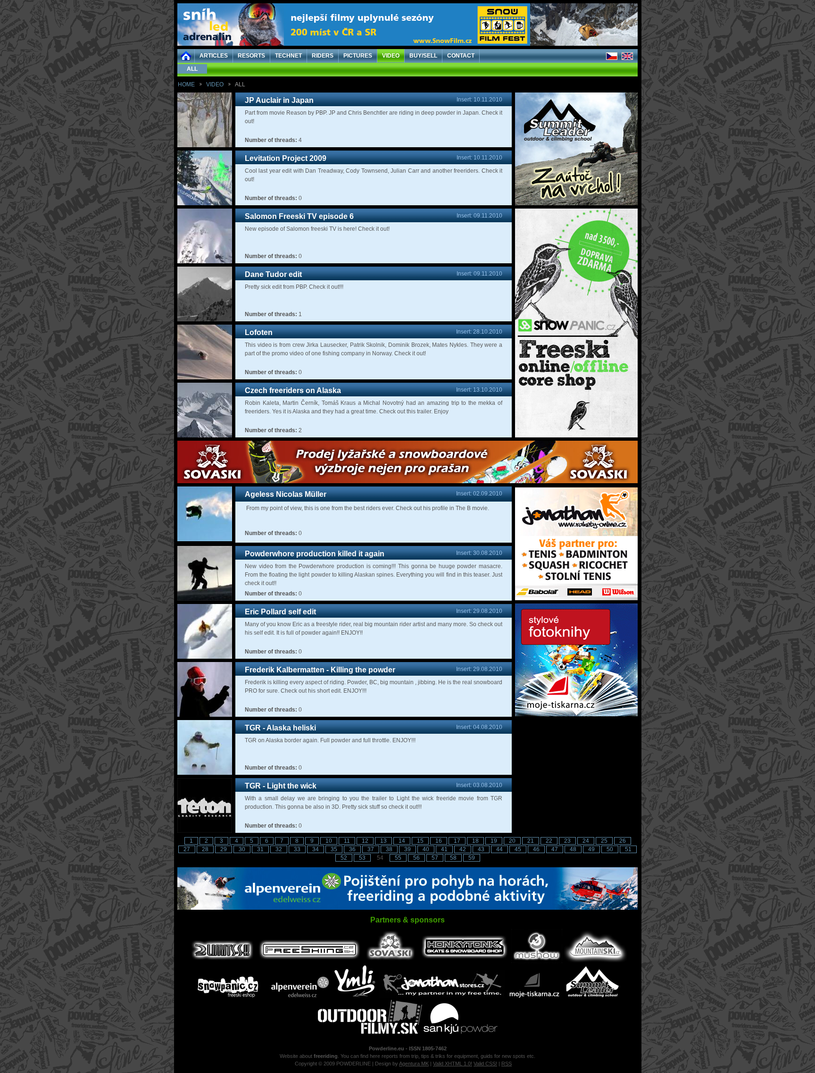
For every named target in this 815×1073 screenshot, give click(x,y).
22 (549, 841)
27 (186, 849)
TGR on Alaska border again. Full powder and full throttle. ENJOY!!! (330, 740)
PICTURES (357, 55)
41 (444, 849)
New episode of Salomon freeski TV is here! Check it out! (317, 229)
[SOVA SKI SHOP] (407, 481)
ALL (192, 69)
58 (453, 858)
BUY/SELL (423, 55)
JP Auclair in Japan (279, 100)
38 (389, 849)
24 (585, 841)
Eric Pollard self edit (280, 612)
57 (435, 858)
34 (315, 849)
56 (416, 858)
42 (462, 849)
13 (383, 841)
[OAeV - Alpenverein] (407, 908)
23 (567, 841)
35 (334, 849)
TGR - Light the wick (280, 786)
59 (471, 858)
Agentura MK (414, 1063)
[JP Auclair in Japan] (204, 145)
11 (347, 841)
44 (499, 849)
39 (407, 849)
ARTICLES (214, 55)
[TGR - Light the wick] (204, 831)
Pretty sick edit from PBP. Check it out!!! (294, 287)
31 (260, 849)
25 (604, 841)
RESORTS (251, 55)
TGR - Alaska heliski (280, 728)
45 (518, 849)
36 (352, 849)
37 (370, 849)
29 (223, 849)
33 (297, 849)
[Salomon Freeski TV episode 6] (204, 261)
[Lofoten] (204, 377)
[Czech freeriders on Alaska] (204, 435)
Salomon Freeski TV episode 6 (299, 216)
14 (402, 841)
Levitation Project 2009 (285, 158)
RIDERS (322, 55)
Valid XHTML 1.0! (452, 1063)
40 (426, 849)
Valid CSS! (485, 1063)
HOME (186, 84)
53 (362, 858)
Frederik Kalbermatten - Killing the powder (320, 670)
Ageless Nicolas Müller (285, 494)
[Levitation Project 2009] (204, 203)
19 (494, 841)
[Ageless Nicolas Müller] (204, 539)
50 (610, 849)
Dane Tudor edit (273, 274)
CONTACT (460, 55)
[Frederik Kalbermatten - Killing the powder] (204, 715)
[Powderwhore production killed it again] (204, 598)
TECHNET (288, 55)
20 (512, 841)
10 (328, 841)
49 (591, 849)
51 (628, 849)
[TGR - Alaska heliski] (204, 773)
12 (365, 841)
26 (622, 841)
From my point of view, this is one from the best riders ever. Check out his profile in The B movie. (367, 508)
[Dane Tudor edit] (204, 319)
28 (205, 849)
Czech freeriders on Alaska (293, 390)
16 (438, 841)
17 (457, 841)
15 (420, 841)
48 (573, 849)
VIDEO (390, 55)
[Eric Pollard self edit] (204, 657)
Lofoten (259, 332)
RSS (506, 1063)
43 (481, 849)
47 (554, 849)
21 (530, 841)
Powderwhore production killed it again (314, 554)
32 (278, 849)
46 (536, 849)
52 (344, 858)
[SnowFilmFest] (407, 44)
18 (475, 841)
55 (398, 858)
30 (242, 849)
